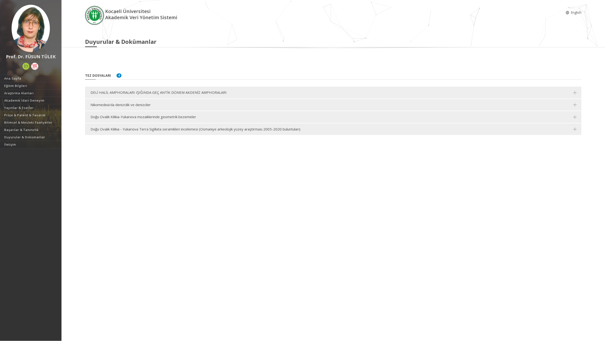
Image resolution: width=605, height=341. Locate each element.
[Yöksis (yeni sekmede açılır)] (34, 66)
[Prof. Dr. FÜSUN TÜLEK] (30, 28)
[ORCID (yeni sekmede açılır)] (26, 66)
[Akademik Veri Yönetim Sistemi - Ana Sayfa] (95, 15)
